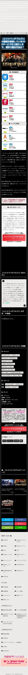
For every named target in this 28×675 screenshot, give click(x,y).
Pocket (21, 523)
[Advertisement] (14, 259)
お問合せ (5, 638)
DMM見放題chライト (7, 571)
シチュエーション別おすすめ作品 (8, 622)
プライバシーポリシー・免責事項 (12, 642)
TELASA (5, 576)
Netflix (5, 546)
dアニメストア (7, 560)
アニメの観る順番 (21, 610)
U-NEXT (7, 302)
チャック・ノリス (7, 366)
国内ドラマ (20, 595)
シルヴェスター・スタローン (10, 355)
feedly (8, 527)
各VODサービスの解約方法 (8, 615)
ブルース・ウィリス (8, 369)
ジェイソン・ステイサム (9, 358)
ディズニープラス (21, 560)
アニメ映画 (20, 591)
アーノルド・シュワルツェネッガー (12, 372)
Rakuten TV (20, 570)
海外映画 (19, 587)
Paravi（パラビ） (8, 554)
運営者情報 (6, 634)
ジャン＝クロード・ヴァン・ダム (11, 375)
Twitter (8, 519)
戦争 (21, 440)
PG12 (4, 440)
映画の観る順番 (7, 610)
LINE (21, 527)
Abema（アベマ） (7, 565)
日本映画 (5, 587)
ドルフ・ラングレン (8, 363)
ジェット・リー (6, 361)
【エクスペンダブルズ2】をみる (13, 236)
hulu (4, 550)
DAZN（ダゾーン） (21, 555)
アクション (10, 440)
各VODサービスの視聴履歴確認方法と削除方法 (21, 616)
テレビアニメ (6, 595)
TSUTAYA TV (20, 564)
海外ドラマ (6, 599)
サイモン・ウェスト (11, 387)
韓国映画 (5, 591)
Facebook (20, 519)
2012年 (16, 440)
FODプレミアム (21, 546)
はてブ (7, 523)
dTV (18, 550)
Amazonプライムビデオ (21, 540)
